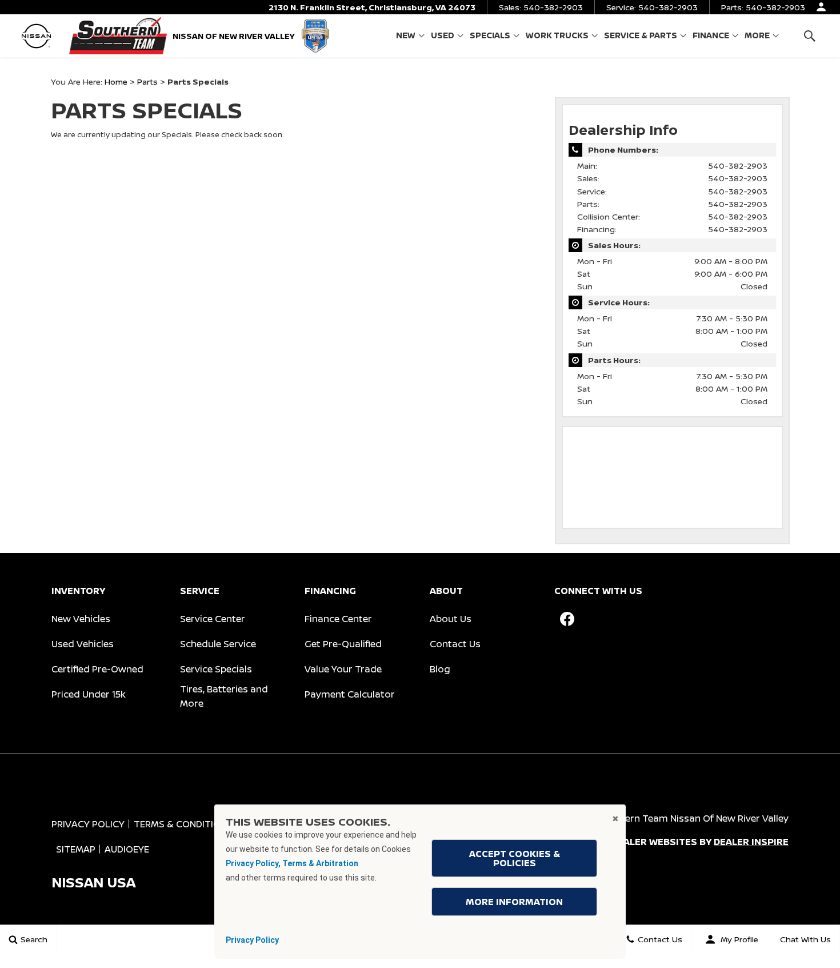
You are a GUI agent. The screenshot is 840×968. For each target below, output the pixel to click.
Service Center (212, 618)
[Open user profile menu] (821, 7)
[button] (809, 35)
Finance (711, 35)
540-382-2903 (737, 165)
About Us (450, 618)
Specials (490, 35)
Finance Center (338, 618)
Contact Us (455, 644)
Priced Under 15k (88, 694)
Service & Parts (640, 35)
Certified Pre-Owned (97, 669)
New (405, 35)
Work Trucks (557, 35)
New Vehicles (80, 618)
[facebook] (566, 619)
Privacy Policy (252, 940)
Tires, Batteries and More (224, 696)
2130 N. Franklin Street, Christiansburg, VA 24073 (372, 7)
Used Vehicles (82, 644)
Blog (440, 669)
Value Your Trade (343, 669)
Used (442, 35)
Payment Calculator (350, 694)
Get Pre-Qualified (343, 644)
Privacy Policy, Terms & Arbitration (292, 863)
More (757, 37)
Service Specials (216, 669)
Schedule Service (218, 644)
